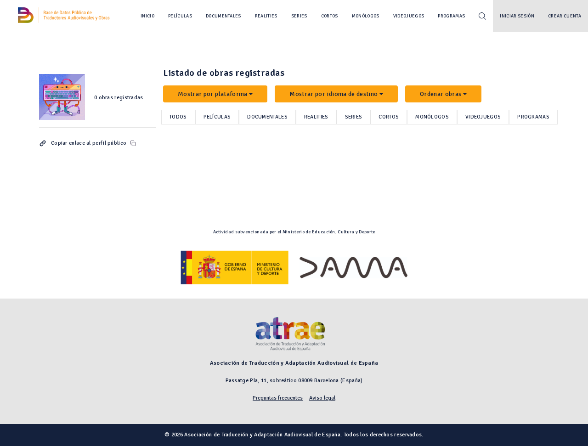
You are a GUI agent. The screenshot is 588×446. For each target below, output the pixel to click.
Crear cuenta (564, 16)
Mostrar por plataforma (213, 94)
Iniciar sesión (517, 16)
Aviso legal (322, 398)
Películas (180, 16)
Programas (451, 16)
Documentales (223, 16)
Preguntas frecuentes (278, 398)
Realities (266, 16)
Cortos (329, 16)
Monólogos (365, 16)
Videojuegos (408, 16)
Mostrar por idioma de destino (333, 94)
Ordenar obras (441, 94)
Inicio (147, 16)
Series (299, 16)
